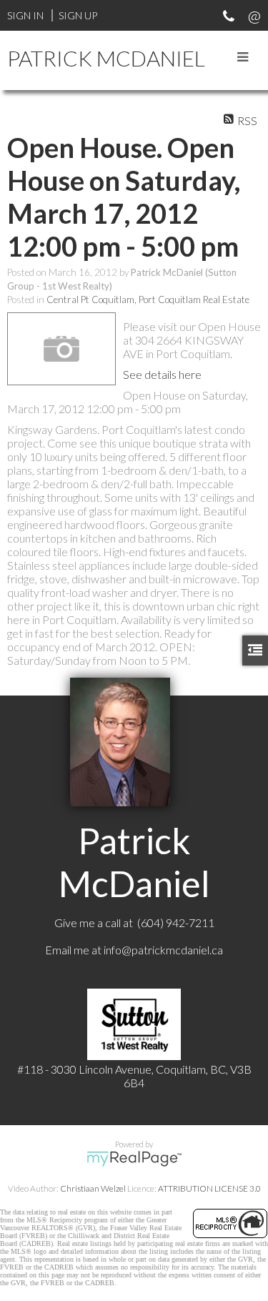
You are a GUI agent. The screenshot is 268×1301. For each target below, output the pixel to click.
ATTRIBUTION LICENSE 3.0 (209, 1188)
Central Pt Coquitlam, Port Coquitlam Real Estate (147, 299)
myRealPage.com (134, 1159)
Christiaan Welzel (93, 1188)
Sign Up (78, 15)
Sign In (25, 15)
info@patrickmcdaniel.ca (163, 949)
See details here (162, 374)
